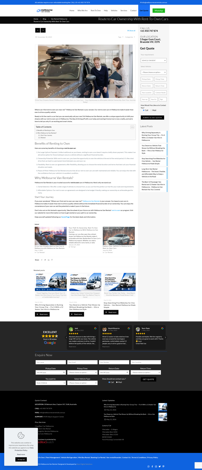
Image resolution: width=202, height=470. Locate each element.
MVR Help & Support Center (53, 417)
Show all (132, 31)
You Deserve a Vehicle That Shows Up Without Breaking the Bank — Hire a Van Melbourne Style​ (84, 307)
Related (43, 137)
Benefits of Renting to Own (46, 130)
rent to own (116, 210)
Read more (21, 454)
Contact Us (126, 457)
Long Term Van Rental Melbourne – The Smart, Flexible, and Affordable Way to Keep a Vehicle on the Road (153, 172)
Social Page (65, 217)
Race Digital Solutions (84, 464)
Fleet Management (53, 457)
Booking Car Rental (98, 457)
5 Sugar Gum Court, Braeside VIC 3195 (150, 40)
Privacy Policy (152, 457)
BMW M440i (107, 437)
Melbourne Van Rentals (91, 201)
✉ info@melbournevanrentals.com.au (153, 2)
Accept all (21, 459)
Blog (44, 19)
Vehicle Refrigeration (69, 457)
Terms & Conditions (139, 457)
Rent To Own (40, 457)
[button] (165, 337)
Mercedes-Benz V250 (110, 434)
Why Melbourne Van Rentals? (47, 133)
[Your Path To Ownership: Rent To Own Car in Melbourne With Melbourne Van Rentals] (86, 237)
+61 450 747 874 (84, 2)
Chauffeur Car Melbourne (44, 426)
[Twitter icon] (159, 466)
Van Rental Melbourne (59, 19)
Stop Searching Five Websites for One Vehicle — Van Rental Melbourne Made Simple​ (120, 305)
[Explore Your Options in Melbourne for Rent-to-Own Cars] (119, 236)
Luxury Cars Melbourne (43, 434)
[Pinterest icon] (163, 466)
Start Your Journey (46, 135)
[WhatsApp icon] (148, 466)
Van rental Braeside (113, 457)
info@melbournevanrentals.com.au (52, 412)
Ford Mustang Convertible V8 (113, 439)
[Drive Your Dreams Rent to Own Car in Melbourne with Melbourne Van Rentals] (51, 236)
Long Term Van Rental (43, 429)
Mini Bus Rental (84, 457)
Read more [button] (72, 346)
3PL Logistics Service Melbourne (46, 431)
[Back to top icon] (192, 465)
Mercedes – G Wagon (110, 429)
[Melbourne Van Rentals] (44, 10)
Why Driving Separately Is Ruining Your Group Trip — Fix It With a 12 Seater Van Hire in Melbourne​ (49, 307)
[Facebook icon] (152, 466)
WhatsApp (159, 10)
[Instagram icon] (155, 466)
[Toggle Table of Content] (131, 127)
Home (36, 19)
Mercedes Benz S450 (109, 432)
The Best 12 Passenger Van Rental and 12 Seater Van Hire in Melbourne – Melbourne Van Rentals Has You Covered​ (153, 185)
